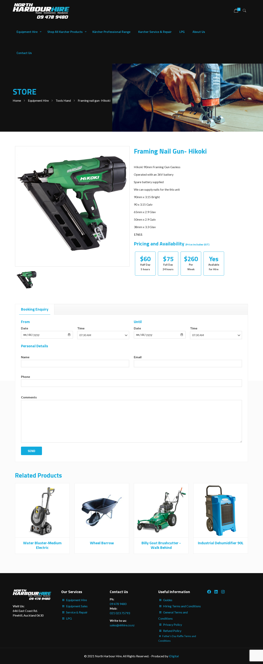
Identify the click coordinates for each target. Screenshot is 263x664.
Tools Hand (63, 100)
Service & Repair (77, 612)
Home (17, 100)
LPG (69, 618)
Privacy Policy (172, 624)
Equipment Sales (77, 606)
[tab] (34, 309)
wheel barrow (102, 543)
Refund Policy (172, 630)
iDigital (174, 656)
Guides (167, 600)
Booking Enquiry (34, 309)
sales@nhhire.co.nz (122, 625)
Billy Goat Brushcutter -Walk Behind (161, 545)
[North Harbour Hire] (41, 10)
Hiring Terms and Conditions (182, 606)
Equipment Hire (38, 100)
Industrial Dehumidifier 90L (220, 543)
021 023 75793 (120, 613)
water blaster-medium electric (42, 545)
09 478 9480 (118, 604)
